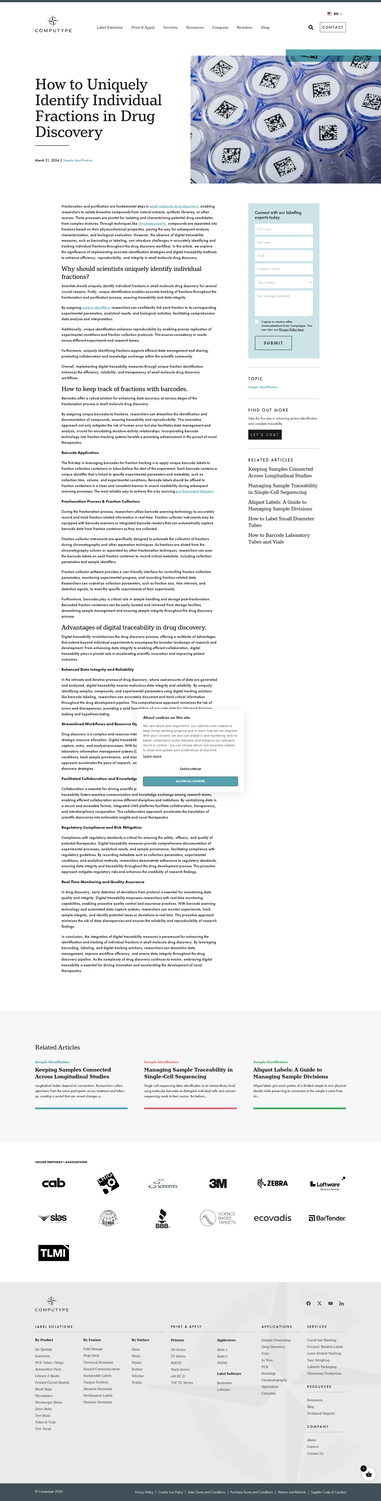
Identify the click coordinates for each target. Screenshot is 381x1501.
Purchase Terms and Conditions (251, 1492)
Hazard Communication (101, 1369)
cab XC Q (178, 1376)
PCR (264, 1367)
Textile (137, 1383)
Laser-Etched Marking (324, 1353)
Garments (42, 1356)
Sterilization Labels (97, 1396)
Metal (136, 1356)
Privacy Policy (144, 1492)
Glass (136, 1349)
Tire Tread (43, 1429)
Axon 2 (222, 1356)
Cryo (265, 1353)
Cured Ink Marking (321, 1340)
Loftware (223, 1390)
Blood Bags (43, 1389)
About (311, 1440)
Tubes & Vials (45, 1422)
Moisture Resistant (97, 1402)
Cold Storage (93, 1349)
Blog (310, 1407)
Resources (315, 1400)
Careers (313, 1447)
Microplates (44, 1396)
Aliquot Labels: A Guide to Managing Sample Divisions (290, 1073)
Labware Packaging (321, 1367)
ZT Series (178, 1356)
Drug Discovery (273, 1347)
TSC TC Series (182, 1383)
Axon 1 (222, 1350)
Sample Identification (78, 160)
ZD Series (178, 1350)
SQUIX (176, 1363)
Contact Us (315, 1454)
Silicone (138, 1376)
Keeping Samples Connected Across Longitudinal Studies (73, 1073)
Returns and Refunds (292, 1492)
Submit (273, 343)
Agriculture (269, 1387)
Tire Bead (42, 1416)
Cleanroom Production (324, 1373)
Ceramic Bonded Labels (325, 1347)
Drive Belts (43, 1409)
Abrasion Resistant (97, 1389)
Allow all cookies (190, 781)
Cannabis (268, 1393)
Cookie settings (190, 768)
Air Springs (43, 1349)
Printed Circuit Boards (52, 1383)
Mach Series (180, 1370)
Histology (268, 1373)
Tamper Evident (95, 1382)
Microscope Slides (48, 1402)
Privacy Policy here (291, 329)
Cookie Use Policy (170, 1492)
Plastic (137, 1363)
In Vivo (267, 1360)
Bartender (224, 1383)
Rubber (137, 1369)
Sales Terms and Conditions (206, 1492)
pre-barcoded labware (194, 491)
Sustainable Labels (97, 1376)
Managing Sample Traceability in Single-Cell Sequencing (188, 1073)
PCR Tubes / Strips (49, 1363)
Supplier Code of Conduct (328, 1492)
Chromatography (274, 1380)
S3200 (222, 1363)
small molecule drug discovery (174, 206)
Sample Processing (275, 1340)
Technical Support (321, 1413)
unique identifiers (95, 307)
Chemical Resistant (98, 1362)
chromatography (152, 223)
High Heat (91, 1356)
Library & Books (47, 1376)
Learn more (152, 756)
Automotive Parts (48, 1369)
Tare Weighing (318, 1360)
